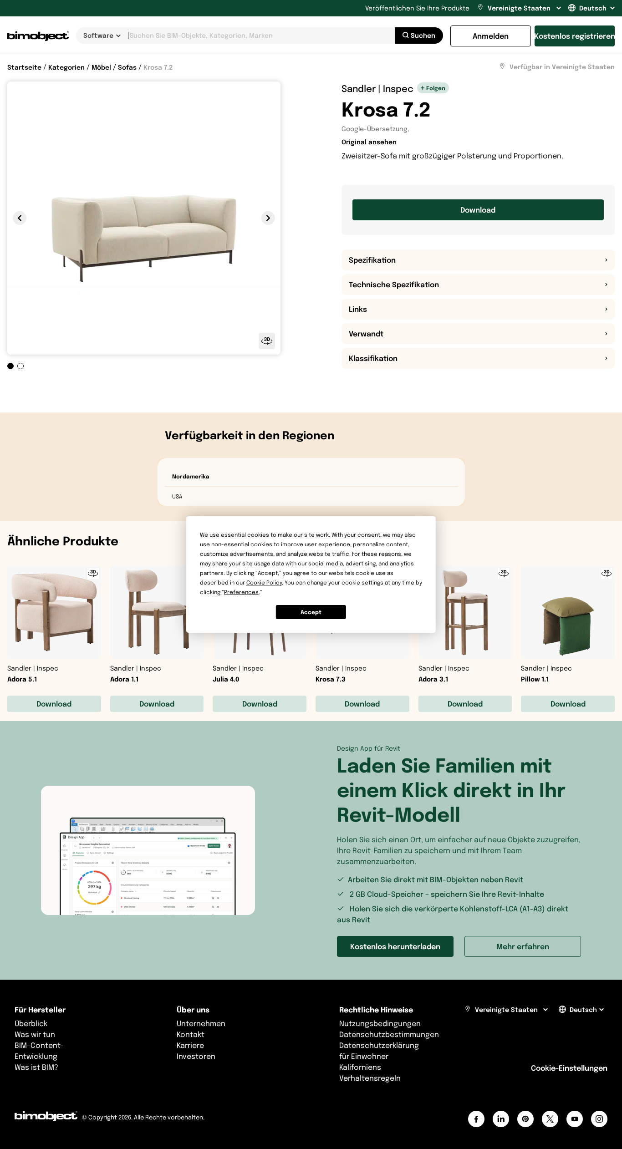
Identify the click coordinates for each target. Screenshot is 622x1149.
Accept (311, 612)
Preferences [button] (241, 592)
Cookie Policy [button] (264, 582)
